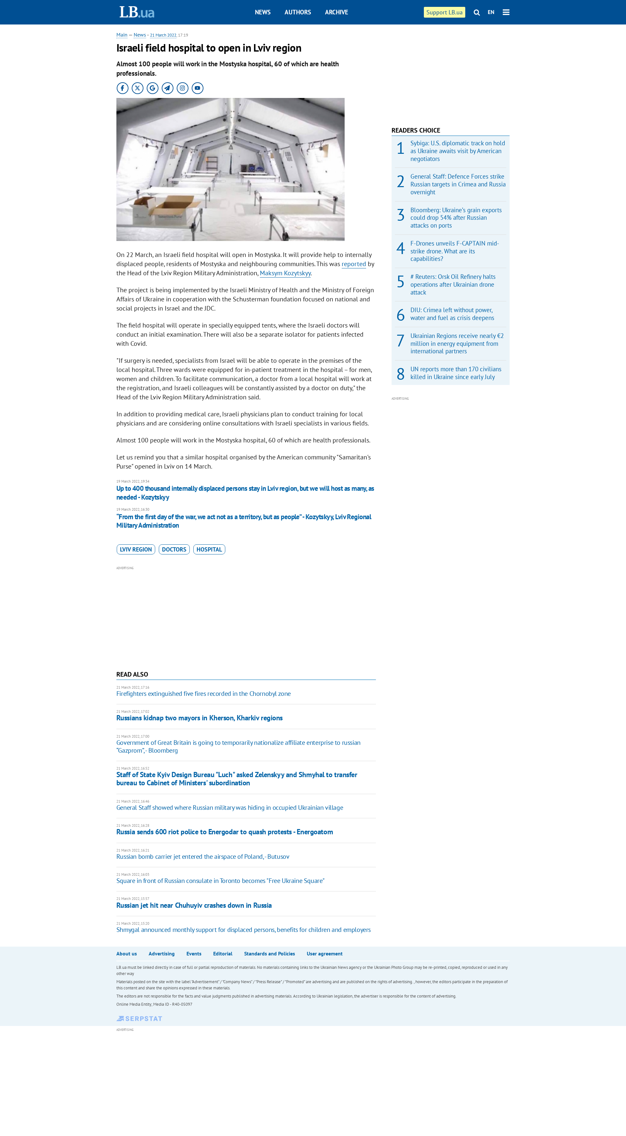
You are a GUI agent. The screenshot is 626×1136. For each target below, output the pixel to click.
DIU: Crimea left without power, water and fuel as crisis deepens (452, 314)
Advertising (162, 953)
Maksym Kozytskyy (285, 273)
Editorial (222, 953)
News (263, 12)
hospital (209, 549)
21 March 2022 (163, 35)
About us (126, 953)
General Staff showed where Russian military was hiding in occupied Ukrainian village (229, 807)
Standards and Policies (269, 953)
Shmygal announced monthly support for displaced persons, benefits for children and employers (243, 929)
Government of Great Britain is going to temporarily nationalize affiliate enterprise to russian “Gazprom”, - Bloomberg (238, 746)
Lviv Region (136, 549)
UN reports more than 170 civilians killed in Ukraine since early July (455, 373)
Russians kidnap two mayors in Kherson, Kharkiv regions (199, 717)
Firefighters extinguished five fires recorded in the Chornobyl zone (203, 693)
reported (354, 264)
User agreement (325, 953)
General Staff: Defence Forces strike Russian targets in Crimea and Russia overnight (458, 184)
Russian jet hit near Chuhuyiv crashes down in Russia (194, 905)
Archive (336, 12)
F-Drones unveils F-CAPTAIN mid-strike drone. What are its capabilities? (454, 251)
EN (491, 12)
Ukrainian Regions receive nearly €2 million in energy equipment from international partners (457, 343)
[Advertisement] (246, 617)
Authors (298, 12)
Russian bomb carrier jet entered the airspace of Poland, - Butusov (203, 856)
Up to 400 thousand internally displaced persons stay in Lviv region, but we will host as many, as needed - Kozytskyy (245, 492)
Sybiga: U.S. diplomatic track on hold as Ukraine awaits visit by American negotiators (457, 151)
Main (121, 34)
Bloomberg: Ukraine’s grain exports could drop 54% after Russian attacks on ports (456, 218)
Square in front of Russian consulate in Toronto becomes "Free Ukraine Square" (220, 880)
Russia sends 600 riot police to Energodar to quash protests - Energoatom (224, 831)
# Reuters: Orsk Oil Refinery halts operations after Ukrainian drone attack (453, 284)
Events (193, 953)
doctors (174, 549)
